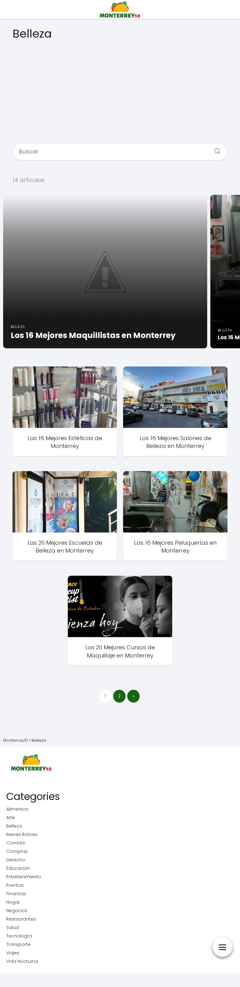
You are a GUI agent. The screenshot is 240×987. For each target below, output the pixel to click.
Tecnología (19, 936)
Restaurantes (21, 919)
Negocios (17, 910)
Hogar (13, 902)
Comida (15, 843)
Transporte (18, 944)
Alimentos (17, 809)
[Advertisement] (120, 89)
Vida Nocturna (22, 961)
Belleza (14, 826)
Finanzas (16, 894)
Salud (12, 927)
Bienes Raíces (22, 834)
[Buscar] (215, 149)
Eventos (15, 885)
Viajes (12, 953)
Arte (10, 817)
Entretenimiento (23, 877)
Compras (17, 851)
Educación (18, 868)
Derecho (15, 860)
